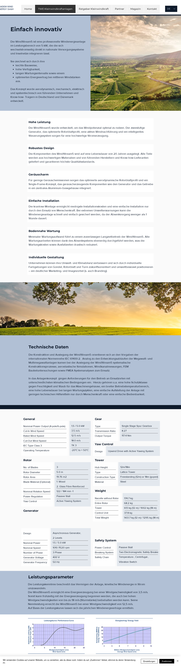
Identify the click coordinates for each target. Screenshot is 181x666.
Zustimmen (167, 661)
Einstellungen (149, 661)
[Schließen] (177, 661)
